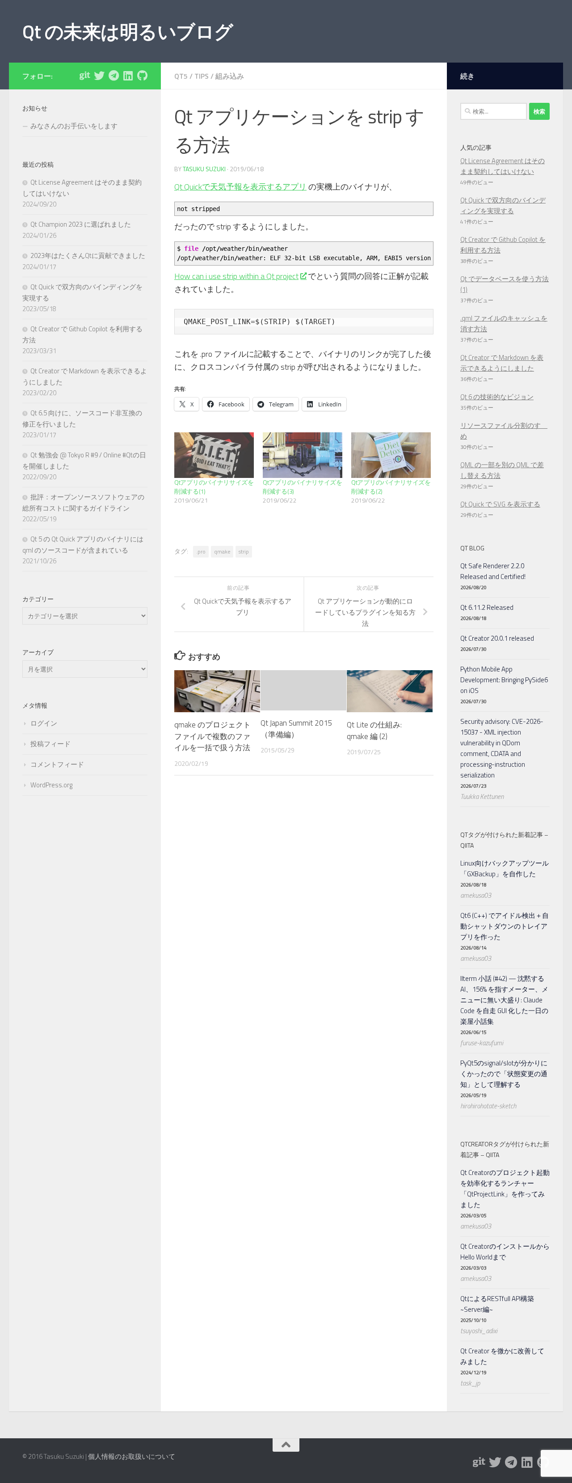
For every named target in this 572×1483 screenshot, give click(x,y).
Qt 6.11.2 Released (486, 607)
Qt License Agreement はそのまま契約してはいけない (502, 166)
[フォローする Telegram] (113, 75)
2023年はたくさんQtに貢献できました (87, 255)
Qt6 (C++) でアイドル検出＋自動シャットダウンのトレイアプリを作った (504, 926)
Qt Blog (472, 548)
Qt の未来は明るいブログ (127, 31)
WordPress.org (51, 785)
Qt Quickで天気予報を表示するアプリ (240, 187)
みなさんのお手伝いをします (74, 126)
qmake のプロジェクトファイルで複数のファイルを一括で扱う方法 (212, 736)
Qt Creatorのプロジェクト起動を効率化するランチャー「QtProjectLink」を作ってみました (505, 1188)
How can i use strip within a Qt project (236, 276)
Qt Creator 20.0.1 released (497, 638)
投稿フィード (50, 744)
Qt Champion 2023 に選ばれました (80, 224)
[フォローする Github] (142, 75)
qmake (222, 551)
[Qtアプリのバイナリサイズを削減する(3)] (302, 455)
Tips (201, 76)
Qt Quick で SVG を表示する (500, 504)
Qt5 (181, 76)
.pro (201, 551)
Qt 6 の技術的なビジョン (497, 397)
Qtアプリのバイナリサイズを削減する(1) (214, 486)
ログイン (43, 723)
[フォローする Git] (85, 75)
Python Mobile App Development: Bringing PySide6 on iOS (504, 680)
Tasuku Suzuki (204, 168)
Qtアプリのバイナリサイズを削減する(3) (302, 486)
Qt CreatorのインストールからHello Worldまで (505, 1251)
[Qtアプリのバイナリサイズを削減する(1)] (214, 455)
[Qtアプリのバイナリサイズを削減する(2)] (391, 455)
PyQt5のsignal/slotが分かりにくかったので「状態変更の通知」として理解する (503, 1074)
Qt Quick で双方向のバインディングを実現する (503, 205)
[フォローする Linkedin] (127, 75)
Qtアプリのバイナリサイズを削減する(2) (391, 486)
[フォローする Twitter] (99, 75)
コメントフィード (57, 764)
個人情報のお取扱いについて (131, 1456)
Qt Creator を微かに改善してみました (502, 1356)
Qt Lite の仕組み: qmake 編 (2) (374, 730)
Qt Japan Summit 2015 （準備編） (296, 728)
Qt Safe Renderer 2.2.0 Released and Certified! (493, 571)
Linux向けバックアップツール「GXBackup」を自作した (504, 868)
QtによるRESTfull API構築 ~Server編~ (497, 1303)
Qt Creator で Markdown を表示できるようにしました (501, 362)
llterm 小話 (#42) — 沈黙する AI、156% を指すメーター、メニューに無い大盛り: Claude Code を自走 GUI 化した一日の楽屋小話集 (504, 1000)
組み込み (229, 76)
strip (244, 551)
